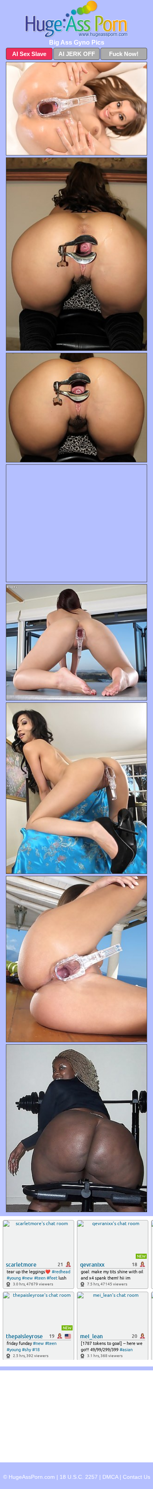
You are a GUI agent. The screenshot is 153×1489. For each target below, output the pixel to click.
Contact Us (136, 1477)
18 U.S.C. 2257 (79, 1477)
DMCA (110, 1477)
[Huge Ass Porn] (76, 19)
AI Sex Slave (29, 54)
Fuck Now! (123, 54)
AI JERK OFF (76, 54)
